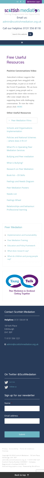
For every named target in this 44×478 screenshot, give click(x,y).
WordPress (36, 466)
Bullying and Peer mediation (20, 156)
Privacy (5, 449)
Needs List (12, 194)
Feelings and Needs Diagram (20, 181)
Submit (22, 434)
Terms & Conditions (27, 449)
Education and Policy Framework (21, 245)
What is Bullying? (15, 162)
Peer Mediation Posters (18, 187)
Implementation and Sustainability (22, 235)
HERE (19, 106)
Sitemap (5, 451)
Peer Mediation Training (17, 240)
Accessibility (13, 449)
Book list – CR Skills (16, 175)
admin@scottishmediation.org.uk (22, 21)
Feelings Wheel (14, 200)
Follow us (13, 387)
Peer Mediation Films (21, 120)
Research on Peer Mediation (20, 169)
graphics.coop (16, 466)
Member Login (34, 2)
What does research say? (18, 251)
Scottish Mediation (22, 10)
